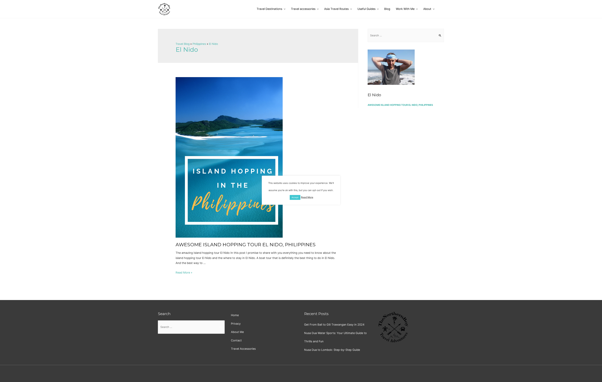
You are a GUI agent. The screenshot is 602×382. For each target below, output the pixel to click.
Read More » (184, 272)
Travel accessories (303, 9)
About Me (237, 332)
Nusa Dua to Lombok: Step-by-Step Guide (332, 349)
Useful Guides (366, 9)
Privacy (236, 323)
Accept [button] (295, 197)
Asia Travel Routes (336, 9)
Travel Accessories (243, 348)
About (427, 9)
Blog (387, 9)
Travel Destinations (269, 9)
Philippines (199, 43)
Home (235, 315)
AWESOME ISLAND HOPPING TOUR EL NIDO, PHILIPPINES (246, 245)
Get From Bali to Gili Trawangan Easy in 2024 (334, 324)
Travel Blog (183, 43)
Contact (236, 340)
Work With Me (405, 9)
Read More (307, 197)
